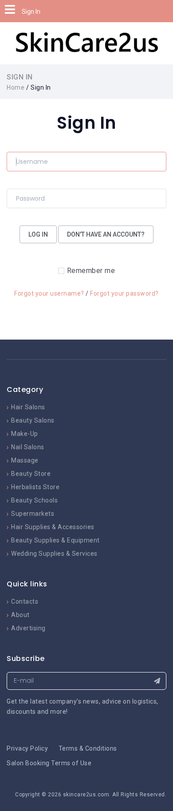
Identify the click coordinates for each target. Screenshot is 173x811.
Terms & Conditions (88, 748)
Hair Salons (28, 407)
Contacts (24, 601)
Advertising (28, 628)
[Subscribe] (157, 681)
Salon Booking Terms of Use (49, 763)
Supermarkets (32, 513)
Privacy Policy (27, 748)
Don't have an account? (106, 234)
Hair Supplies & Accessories (52, 526)
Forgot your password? (124, 293)
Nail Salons (27, 447)
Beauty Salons (33, 420)
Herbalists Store (35, 487)
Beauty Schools (34, 500)
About (20, 614)
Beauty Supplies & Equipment (55, 540)
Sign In (31, 11)
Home (15, 87)
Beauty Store (31, 473)
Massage (25, 460)
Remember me (91, 270)
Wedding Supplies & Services (54, 553)
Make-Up (24, 433)
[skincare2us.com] (87, 42)
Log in (38, 234)
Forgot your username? (49, 293)
